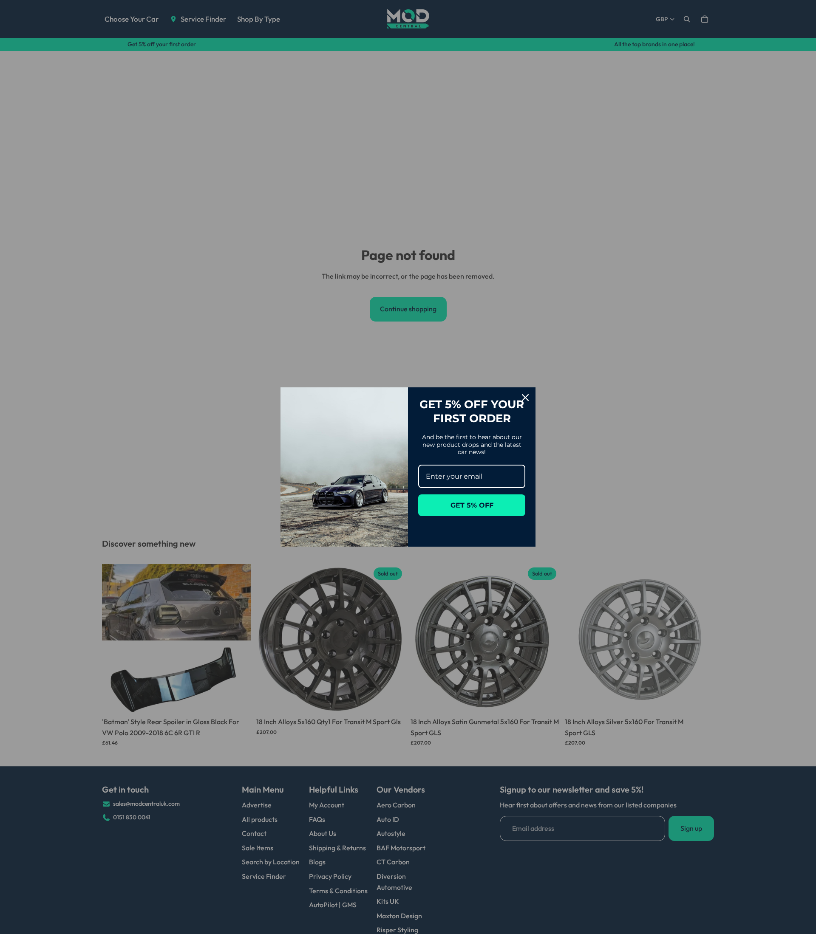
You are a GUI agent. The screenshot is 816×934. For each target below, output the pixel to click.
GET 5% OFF (471, 505)
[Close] (525, 397)
